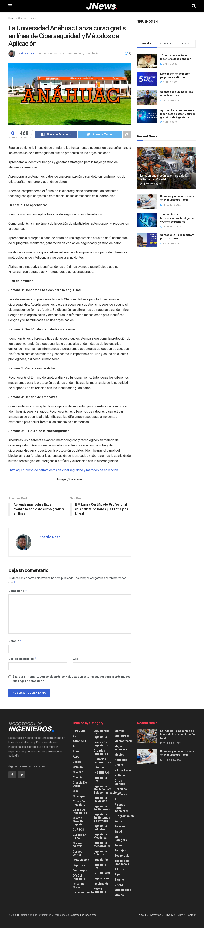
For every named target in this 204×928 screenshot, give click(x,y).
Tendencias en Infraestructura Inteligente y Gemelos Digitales (177, 218)
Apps (76, 756)
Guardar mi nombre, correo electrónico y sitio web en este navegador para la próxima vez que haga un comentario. (71, 679)
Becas (77, 761)
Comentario (17, 591)
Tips (117, 874)
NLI (19, 915)
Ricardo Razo (28, 53)
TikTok (119, 869)
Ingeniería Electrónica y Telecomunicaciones (108, 789)
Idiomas (99, 767)
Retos (118, 821)
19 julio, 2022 (51, 53)
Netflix (118, 765)
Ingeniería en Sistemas (102, 808)
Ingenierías (101, 859)
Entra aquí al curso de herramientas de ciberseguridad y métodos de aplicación (63, 470)
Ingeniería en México (100, 799)
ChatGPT (79, 772)
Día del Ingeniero (79, 877)
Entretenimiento (83, 892)
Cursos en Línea (27, 18)
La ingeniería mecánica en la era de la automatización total (177, 734)
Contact (191, 914)
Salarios (120, 826)
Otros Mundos (119, 782)
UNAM (118, 884)
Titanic (119, 879)
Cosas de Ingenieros (80, 811)
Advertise (155, 914)
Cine (76, 791)
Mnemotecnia (123, 741)
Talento (119, 845)
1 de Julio (79, 730)
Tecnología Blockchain (121, 862)
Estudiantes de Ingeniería (101, 734)
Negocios (120, 759)
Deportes (79, 865)
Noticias (120, 775)
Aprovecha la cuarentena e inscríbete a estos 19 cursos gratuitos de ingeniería (177, 114)
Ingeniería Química (100, 853)
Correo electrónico (22, 659)
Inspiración (101, 883)
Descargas (80, 870)
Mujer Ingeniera (120, 748)
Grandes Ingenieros (101, 752)
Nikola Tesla (122, 770)
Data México (81, 860)
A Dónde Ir (79, 741)
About (142, 914)
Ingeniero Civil (100, 866)
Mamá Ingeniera (100, 890)
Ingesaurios (102, 878)
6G (74, 735)
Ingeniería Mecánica (100, 836)
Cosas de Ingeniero (79, 803)
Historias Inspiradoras (102, 760)
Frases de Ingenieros (101, 744)
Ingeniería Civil (100, 779)
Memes (119, 730)
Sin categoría (121, 838)
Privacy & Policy (174, 914)
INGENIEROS (102, 873)
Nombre (15, 641)
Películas (120, 789)
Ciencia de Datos (80, 784)
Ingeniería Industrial (100, 827)
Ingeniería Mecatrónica (102, 844)
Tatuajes (120, 850)
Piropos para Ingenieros (121, 807)
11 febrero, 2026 (151, 184)
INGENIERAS (102, 772)
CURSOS (78, 829)
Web (75, 658)
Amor (76, 751)
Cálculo (78, 767)
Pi (115, 799)
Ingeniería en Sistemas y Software (102, 817)
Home (11, 18)
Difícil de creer (79, 885)
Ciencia (78, 777)
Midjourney (121, 735)
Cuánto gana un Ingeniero (79, 821)
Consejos (79, 796)
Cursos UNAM (77, 853)
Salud (118, 831)
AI (74, 746)
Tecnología (91, 53)
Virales (119, 895)
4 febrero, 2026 (170, 243)
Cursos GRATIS (78, 845)
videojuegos (122, 889)
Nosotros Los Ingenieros (83, 915)
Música (119, 754)
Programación (124, 816)
